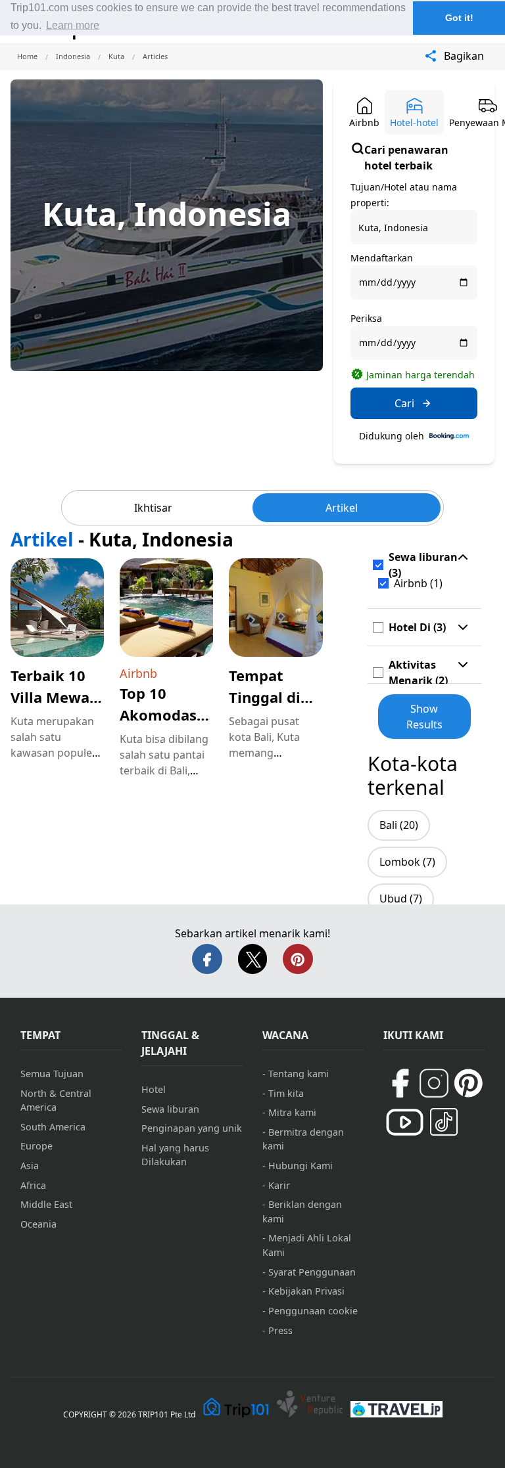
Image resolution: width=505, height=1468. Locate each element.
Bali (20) (398, 825)
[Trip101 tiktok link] (443, 1121)
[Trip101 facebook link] (399, 1083)
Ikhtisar (153, 507)
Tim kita (286, 1093)
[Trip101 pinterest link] (468, 1083)
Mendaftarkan (381, 258)
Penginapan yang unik (191, 1128)
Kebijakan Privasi (306, 1291)
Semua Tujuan (52, 1073)
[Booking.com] (449, 436)
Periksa (366, 318)
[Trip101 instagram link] (434, 1083)
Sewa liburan (170, 1109)
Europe (36, 1146)
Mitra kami (292, 1112)
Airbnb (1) (418, 583)
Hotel (153, 1089)
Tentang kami (298, 1073)
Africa (33, 1185)
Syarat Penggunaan (312, 1272)
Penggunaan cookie (313, 1310)
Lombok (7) (407, 862)
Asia (29, 1165)
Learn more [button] (72, 25)
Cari (404, 403)
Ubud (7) (400, 898)
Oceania (38, 1224)
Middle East (46, 1204)
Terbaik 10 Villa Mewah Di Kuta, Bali (55, 696)
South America (52, 1127)
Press (280, 1330)
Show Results (424, 716)
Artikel (341, 507)
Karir (279, 1185)
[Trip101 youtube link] (404, 1122)
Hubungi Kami (300, 1165)
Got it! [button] (459, 17)
